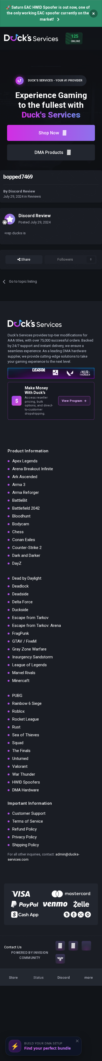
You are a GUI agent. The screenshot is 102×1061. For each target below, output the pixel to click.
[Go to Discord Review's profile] (9, 219)
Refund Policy (24, 829)
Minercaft (20, 680)
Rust (16, 727)
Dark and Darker (26, 555)
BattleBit (19, 500)
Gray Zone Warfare (29, 649)
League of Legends (29, 664)
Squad (17, 742)
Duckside (20, 609)
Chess (18, 531)
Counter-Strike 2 (27, 547)
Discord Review (21, 191)
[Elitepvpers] (60, 959)
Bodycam (20, 524)
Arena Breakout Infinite (32, 468)
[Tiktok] (86, 946)
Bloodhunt (21, 516)
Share (25, 259)
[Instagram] (60, 946)
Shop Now (49, 132)
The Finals (21, 750)
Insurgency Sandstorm (32, 657)
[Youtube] (73, 946)
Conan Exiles (23, 539)
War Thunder (23, 774)
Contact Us (12, 947)
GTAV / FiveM (24, 641)
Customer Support (28, 813)
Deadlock (20, 586)
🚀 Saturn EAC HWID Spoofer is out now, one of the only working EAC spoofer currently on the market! (48, 13)
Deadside (20, 594)
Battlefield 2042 (26, 508)
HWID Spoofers (26, 782)
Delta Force (22, 601)
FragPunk (20, 633)
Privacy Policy (24, 837)
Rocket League (25, 719)
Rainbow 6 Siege (27, 703)
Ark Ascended (24, 476)
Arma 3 (18, 484)
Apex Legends (25, 461)
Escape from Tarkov (30, 617)
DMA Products (49, 152)
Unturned (20, 758)
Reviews (34, 196)
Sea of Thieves (25, 734)
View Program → (74, 401)
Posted (34, 222)
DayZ (16, 563)
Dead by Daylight (26, 578)
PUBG (17, 695)
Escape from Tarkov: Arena (36, 625)
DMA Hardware (25, 790)
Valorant (19, 766)
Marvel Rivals (23, 672)
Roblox (18, 711)
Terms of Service (27, 821)
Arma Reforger (25, 492)
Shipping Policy (25, 844)
